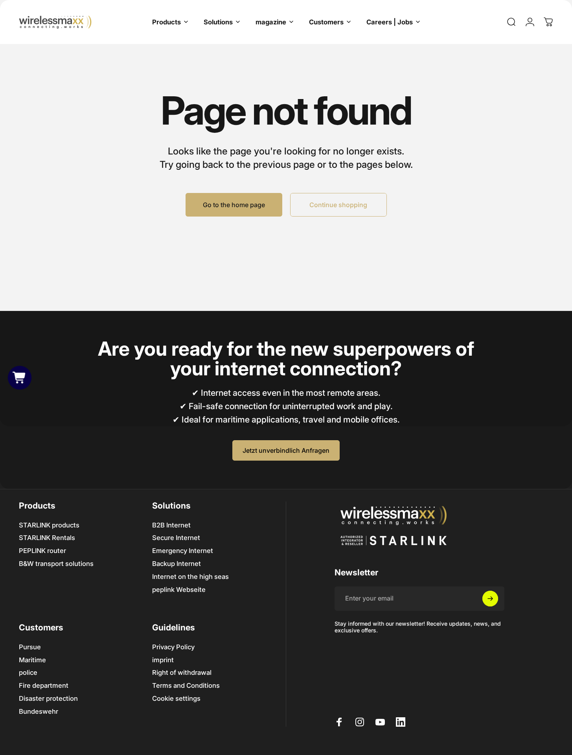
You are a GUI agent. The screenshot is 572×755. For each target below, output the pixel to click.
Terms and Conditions (186, 685)
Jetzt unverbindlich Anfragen (286, 450)
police (28, 672)
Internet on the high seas (190, 576)
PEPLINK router (42, 551)
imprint (163, 660)
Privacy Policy (173, 647)
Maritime (32, 660)
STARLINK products (49, 525)
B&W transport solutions (56, 564)
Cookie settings (176, 698)
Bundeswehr (38, 711)
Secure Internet (176, 538)
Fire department (43, 685)
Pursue (30, 647)
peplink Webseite (179, 589)
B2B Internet (171, 525)
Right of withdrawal (182, 672)
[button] (19, 377)
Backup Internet (176, 564)
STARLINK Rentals (47, 538)
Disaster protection (48, 698)
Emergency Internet (182, 551)
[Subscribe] (490, 598)
